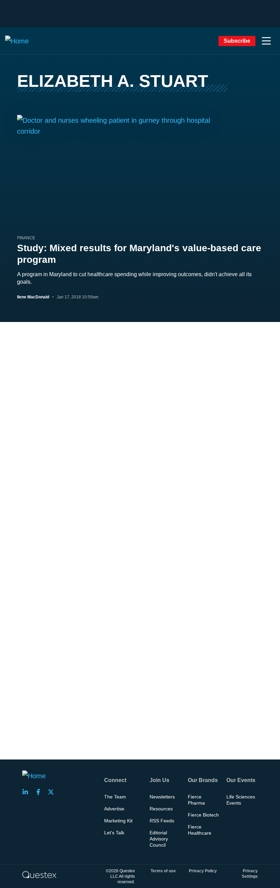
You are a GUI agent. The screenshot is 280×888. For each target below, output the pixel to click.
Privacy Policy (203, 871)
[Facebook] (40, 792)
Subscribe (237, 41)
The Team (115, 796)
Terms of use (163, 871)
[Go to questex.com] (39, 874)
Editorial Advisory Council (159, 839)
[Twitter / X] (53, 792)
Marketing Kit (118, 820)
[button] (266, 41)
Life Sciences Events (240, 800)
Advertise (114, 808)
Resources (161, 808)
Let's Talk (114, 832)
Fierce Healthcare (199, 830)
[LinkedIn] (27, 792)
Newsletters (162, 796)
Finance (26, 238)
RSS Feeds (162, 820)
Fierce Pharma (196, 800)
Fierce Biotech (203, 815)
